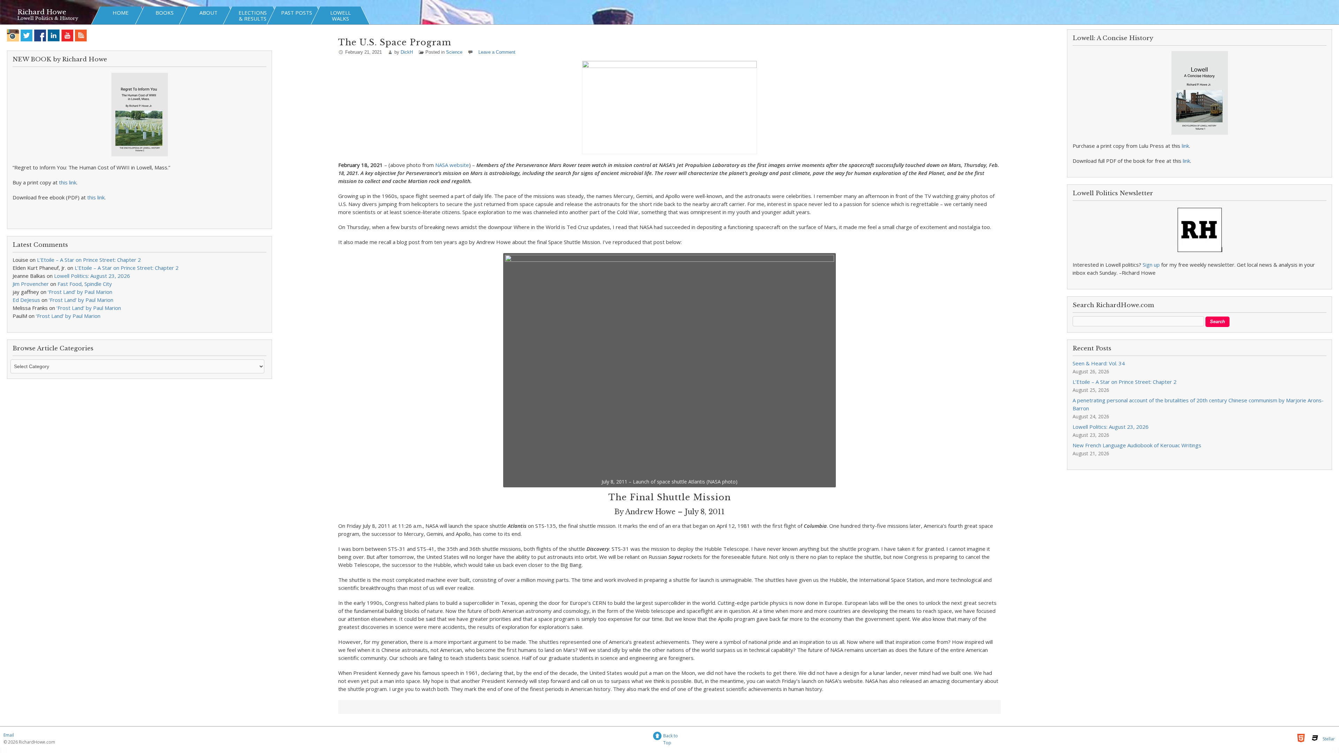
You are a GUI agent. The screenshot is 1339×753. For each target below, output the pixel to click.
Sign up (1151, 264)
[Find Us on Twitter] (27, 35)
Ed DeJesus (26, 299)
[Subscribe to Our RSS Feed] (81, 35)
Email (8, 735)
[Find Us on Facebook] (40, 35)
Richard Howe (41, 12)
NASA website (452, 164)
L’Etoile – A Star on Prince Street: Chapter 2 (89, 259)
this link (67, 182)
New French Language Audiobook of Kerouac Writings (1137, 445)
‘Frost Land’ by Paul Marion (80, 291)
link (1185, 145)
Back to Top (670, 737)
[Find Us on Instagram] (13, 35)
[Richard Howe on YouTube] (67, 35)
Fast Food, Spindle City (85, 283)
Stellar (1329, 739)
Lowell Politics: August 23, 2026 (92, 275)
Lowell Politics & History (47, 18)
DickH (407, 52)
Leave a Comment (496, 52)
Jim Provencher (31, 283)
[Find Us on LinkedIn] (54, 35)
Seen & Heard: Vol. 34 (1099, 363)
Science (454, 52)
